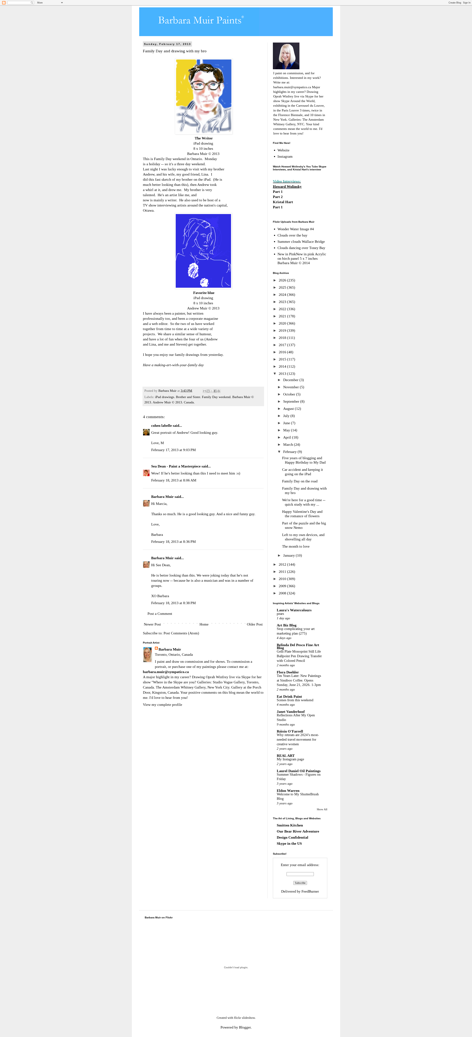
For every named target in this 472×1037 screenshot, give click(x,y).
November (291, 387)
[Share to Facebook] (215, 391)
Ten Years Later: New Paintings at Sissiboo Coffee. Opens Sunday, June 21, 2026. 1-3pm (299, 680)
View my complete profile (162, 705)
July (286, 416)
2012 (283, 564)
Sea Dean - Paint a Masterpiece (176, 466)
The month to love (296, 546)
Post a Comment (160, 614)
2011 (283, 572)
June (287, 423)
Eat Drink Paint (289, 696)
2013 (283, 374)
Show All (322, 809)
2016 (283, 352)
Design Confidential (292, 837)
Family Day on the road (299, 481)
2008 (283, 593)
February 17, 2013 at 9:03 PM (173, 450)
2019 (283, 330)
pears (280, 614)
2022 (283, 309)
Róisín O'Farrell (290, 731)
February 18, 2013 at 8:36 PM (173, 541)
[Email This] (204, 391)
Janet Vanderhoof (291, 712)
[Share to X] (212, 391)
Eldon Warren (288, 791)
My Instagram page (290, 759)
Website (283, 150)
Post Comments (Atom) (181, 633)
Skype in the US (289, 843)
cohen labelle (161, 425)
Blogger (245, 1027)
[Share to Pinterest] (219, 391)
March (288, 444)
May (287, 430)
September (291, 401)
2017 (283, 345)
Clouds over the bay (292, 235)
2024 (283, 294)
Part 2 (278, 197)
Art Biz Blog (286, 625)
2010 (283, 579)
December (291, 380)
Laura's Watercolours (294, 610)
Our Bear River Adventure (298, 831)
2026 (283, 280)
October (289, 394)
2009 (283, 586)
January (289, 555)
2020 (283, 323)
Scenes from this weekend (295, 700)
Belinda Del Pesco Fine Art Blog (298, 646)
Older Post (255, 624)
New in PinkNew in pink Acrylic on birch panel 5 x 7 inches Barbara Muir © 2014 (301, 258)
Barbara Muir (162, 497)
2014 (283, 366)
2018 (283, 338)
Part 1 (278, 192)
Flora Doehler (288, 672)
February (290, 452)
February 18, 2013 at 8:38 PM (173, 603)
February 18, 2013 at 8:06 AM (173, 480)
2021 (283, 316)
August (289, 409)
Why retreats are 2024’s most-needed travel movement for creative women (298, 739)
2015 (283, 359)
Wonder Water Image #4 (295, 229)
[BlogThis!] (208, 391)
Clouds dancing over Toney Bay (301, 248)
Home (204, 624)
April (287, 437)
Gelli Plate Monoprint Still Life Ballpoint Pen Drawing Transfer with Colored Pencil (299, 655)
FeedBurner (310, 891)
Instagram (285, 156)
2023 (283, 302)
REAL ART (286, 756)
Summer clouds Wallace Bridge (301, 241)
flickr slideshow (244, 1018)
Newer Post (152, 624)
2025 (283, 287)
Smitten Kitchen (290, 825)
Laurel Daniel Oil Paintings (299, 771)
